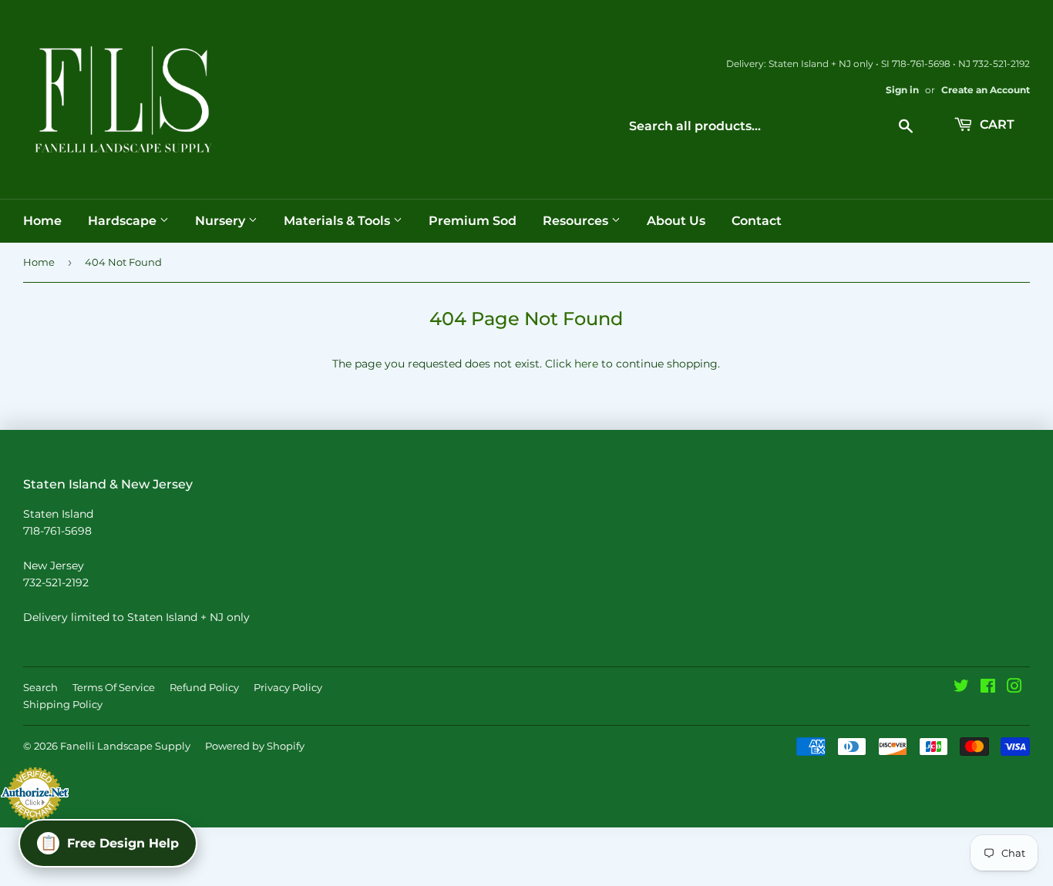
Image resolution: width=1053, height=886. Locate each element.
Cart (995, 124)
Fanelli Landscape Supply (125, 746)
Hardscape (124, 220)
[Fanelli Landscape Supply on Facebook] (988, 688)
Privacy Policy (288, 687)
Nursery (221, 220)
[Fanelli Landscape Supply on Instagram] (1014, 688)
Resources (577, 220)
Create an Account (985, 90)
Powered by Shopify (254, 746)
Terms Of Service (113, 687)
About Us (676, 220)
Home (42, 220)
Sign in (902, 90)
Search (40, 687)
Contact (757, 220)
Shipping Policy (63, 704)
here (586, 364)
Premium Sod (472, 220)
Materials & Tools (338, 220)
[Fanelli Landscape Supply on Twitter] (961, 688)
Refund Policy (204, 687)
